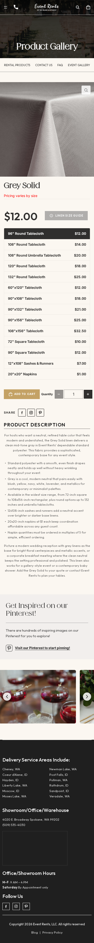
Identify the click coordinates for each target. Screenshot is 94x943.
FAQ (60, 65)
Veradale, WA (59, 796)
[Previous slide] (7, 696)
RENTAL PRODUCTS (17, 65)
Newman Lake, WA (63, 769)
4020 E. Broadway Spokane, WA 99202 (30, 819)
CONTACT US (43, 65)
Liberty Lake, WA (14, 785)
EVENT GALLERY (79, 65)
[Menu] (5, 7)
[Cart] (88, 7)
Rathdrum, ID (58, 785)
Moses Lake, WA (14, 796)
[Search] (77, 7)
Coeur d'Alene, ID (14, 775)
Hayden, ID (10, 780)
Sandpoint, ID (59, 791)
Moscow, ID (10, 791)
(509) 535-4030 (13, 825)
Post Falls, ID (58, 775)
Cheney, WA (11, 769)
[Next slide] (87, 696)
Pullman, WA (58, 780)
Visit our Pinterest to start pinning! (42, 648)
